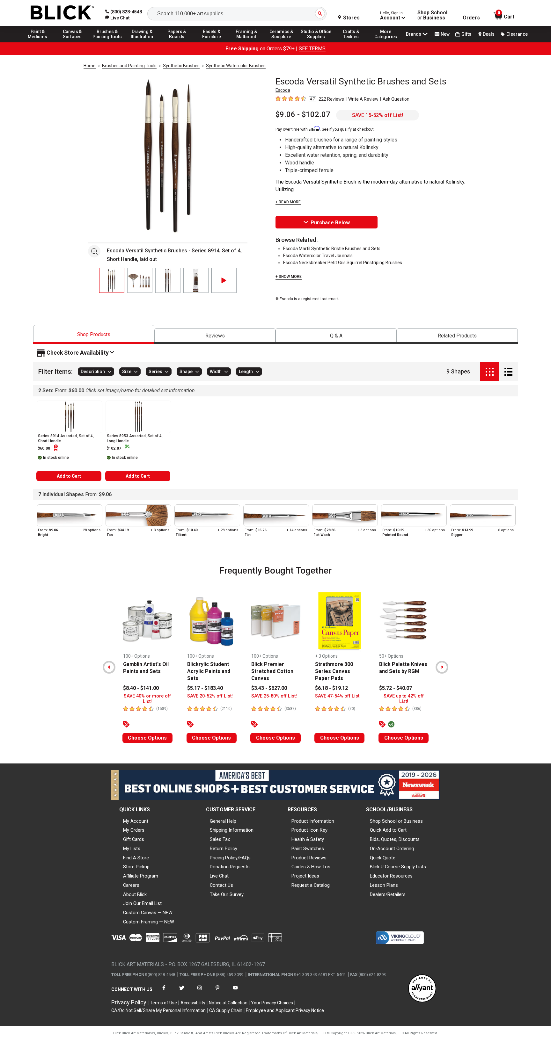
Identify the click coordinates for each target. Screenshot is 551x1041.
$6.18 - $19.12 (331, 688)
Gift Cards (133, 839)
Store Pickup (136, 867)
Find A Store (136, 858)
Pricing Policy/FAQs (230, 858)
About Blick (135, 894)
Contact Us (221, 885)
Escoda (283, 90)
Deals (489, 34)
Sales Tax (220, 839)
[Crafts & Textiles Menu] (351, 42)
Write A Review (363, 99)
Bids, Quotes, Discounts (395, 839)
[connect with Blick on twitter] (181, 992)
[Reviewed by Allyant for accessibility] (422, 989)
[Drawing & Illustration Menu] (142, 42)
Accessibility (192, 1002)
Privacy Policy (128, 1002)
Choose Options (147, 738)
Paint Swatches (307, 848)
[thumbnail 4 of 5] (196, 280)
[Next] (442, 667)
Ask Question (396, 99)
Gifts (466, 34)
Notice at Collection (228, 1002)
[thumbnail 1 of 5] (111, 280)
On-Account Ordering (392, 848)
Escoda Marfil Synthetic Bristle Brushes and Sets (331, 248)
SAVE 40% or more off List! (147, 698)
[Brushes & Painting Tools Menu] (107, 42)
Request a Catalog (310, 885)
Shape (186, 371)
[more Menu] (386, 42)
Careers (131, 885)
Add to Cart (69, 476)
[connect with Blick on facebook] (164, 992)
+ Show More (289, 276)
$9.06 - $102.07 (303, 114)
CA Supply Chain (225, 1010)
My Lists (131, 848)
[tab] (93, 334)
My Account (135, 821)
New (445, 34)
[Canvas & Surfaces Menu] (72, 42)
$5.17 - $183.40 (205, 688)
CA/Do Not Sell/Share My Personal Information (158, 1010)
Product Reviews (309, 858)
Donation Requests (230, 867)
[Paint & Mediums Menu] (37, 42)
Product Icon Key (309, 830)
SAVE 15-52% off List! (377, 115)
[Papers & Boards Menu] (177, 42)
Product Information (312, 821)
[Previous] (109, 667)
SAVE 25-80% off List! (274, 696)
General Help (223, 821)
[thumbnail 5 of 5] (224, 280)
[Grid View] (489, 371)
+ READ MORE (288, 202)
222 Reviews (331, 99)
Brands (413, 34)
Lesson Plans (384, 885)
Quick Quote (382, 858)
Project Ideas (305, 876)
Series (155, 371)
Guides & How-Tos (310, 867)
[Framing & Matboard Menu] (246, 42)
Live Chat (219, 876)
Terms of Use (163, 1002)
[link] (117, 17)
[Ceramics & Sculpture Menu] (281, 42)
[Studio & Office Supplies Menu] (316, 42)
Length (246, 371)
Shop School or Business (396, 821)
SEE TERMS (312, 49)
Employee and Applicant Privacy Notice (285, 1010)
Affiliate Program (140, 876)
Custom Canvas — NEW (148, 912)
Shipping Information (231, 830)
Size (126, 371)
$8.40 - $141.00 (141, 688)
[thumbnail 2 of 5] (139, 280)
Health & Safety (307, 839)
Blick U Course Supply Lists (398, 867)
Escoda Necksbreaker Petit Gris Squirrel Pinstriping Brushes (342, 262)
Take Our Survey (227, 894)
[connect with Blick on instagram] (199, 992)
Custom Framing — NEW (148, 922)
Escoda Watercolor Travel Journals (318, 255)
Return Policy (223, 848)
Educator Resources (391, 876)
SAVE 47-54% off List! (338, 696)
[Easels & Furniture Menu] (211, 42)
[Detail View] (508, 371)
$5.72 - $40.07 (395, 688)
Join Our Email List (142, 903)
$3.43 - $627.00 (269, 688)
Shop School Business (432, 15)
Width (216, 371)
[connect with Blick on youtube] (235, 992)
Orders (471, 17)
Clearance (517, 34)
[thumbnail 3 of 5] (167, 280)
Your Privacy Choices (272, 1002)
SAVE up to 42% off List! (404, 698)
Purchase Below (330, 223)
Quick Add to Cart (388, 830)
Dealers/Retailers (388, 894)
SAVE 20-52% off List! (210, 696)
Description (93, 371)
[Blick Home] (62, 13)
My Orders (133, 830)
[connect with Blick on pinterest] (217, 992)
